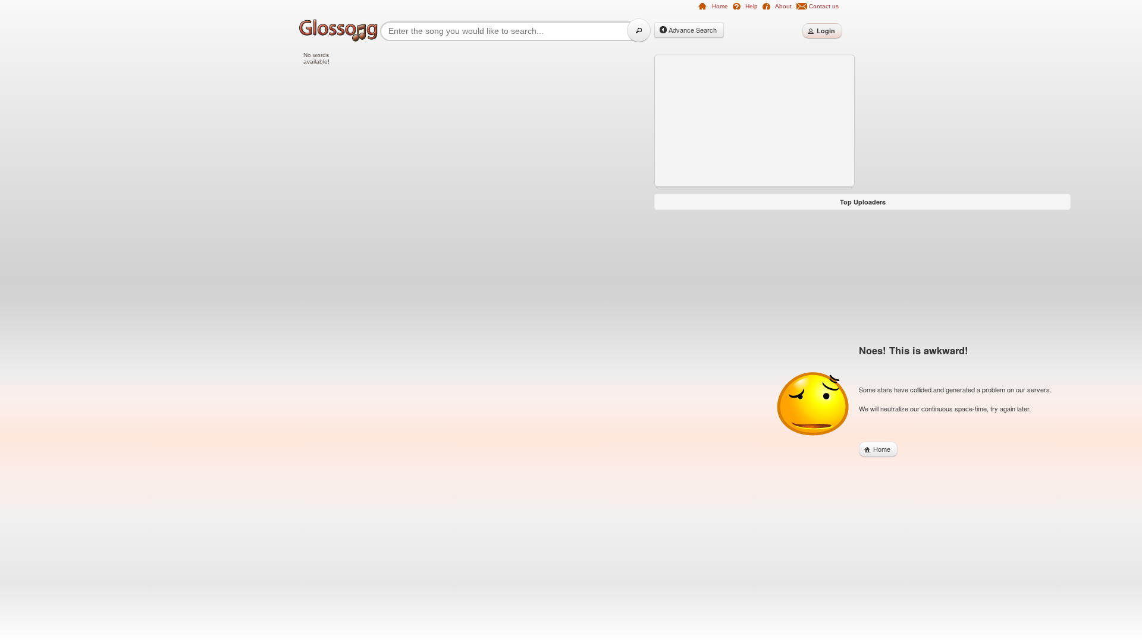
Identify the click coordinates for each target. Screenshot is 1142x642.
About (783, 6)
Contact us (824, 6)
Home (720, 6)
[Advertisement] (250, 233)
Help (751, 6)
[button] (639, 30)
